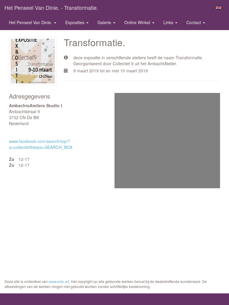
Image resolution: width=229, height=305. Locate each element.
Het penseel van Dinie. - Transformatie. (51, 7)
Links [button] (168, 22)
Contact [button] (194, 22)
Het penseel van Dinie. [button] (31, 22)
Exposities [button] (75, 22)
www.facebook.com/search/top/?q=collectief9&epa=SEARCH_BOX (40, 144)
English (218, 8)
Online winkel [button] (137, 22)
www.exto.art (59, 281)
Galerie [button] (105, 22)
